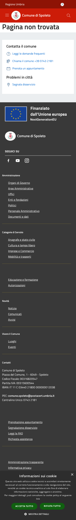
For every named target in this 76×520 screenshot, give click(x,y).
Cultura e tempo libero (21, 245)
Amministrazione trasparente (25, 462)
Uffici (11, 194)
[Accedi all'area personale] (62, 4)
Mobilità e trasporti (19, 256)
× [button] (72, 474)
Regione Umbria (14, 4)
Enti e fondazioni (18, 200)
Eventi (12, 347)
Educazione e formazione (23, 280)
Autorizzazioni (16, 285)
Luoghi (12, 341)
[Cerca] (68, 15)
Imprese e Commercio (21, 251)
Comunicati (15, 314)
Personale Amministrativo (23, 211)
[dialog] (38, 495)
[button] (38, 514)
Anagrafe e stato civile (21, 240)
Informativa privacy (19, 468)
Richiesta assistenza (20, 439)
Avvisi (11, 319)
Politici (12, 205)
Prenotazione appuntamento (25, 422)
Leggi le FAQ (15, 433)
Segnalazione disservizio (22, 428)
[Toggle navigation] (7, 15)
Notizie (12, 308)
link (38, 498)
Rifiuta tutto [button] (52, 506)
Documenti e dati (18, 216)
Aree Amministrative (20, 188)
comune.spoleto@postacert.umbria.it (31, 396)
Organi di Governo (19, 183)
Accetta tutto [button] (24, 506)
